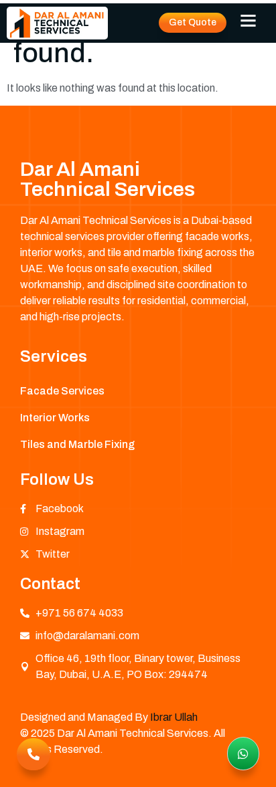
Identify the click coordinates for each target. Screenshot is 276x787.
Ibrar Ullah (174, 717)
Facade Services (62, 391)
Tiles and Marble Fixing (77, 444)
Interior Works (55, 417)
